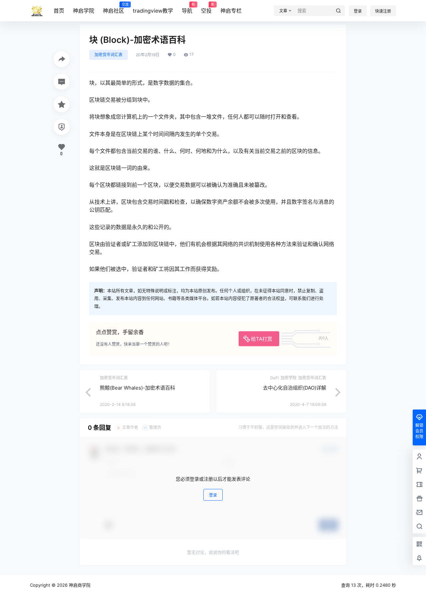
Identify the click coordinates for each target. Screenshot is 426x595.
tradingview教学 (153, 10)
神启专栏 (231, 10)
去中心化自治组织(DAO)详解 (294, 388)
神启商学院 (79, 585)
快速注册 (383, 11)
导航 (187, 8)
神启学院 (83, 10)
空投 (206, 8)
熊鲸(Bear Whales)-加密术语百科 (137, 388)
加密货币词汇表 (108, 54)
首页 (59, 10)
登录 (358, 11)
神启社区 (113, 8)
